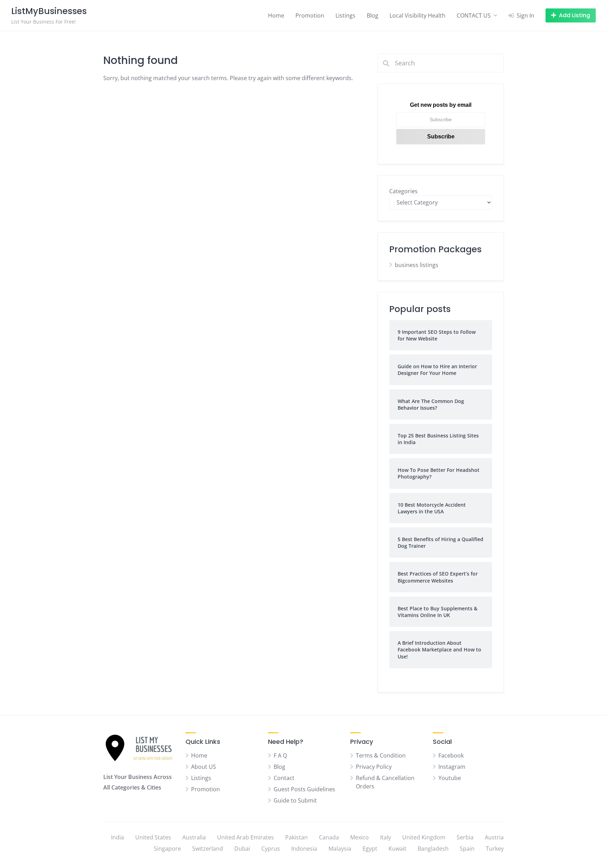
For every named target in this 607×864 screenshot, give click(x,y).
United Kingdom (423, 837)
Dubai (242, 848)
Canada (329, 837)
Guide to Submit (295, 800)
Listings (345, 15)
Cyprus (270, 848)
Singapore (167, 848)
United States (153, 837)
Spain (467, 848)
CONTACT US (474, 15)
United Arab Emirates (245, 837)
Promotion (309, 15)
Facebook (451, 755)
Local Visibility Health (417, 15)
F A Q (280, 755)
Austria (494, 837)
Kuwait (397, 848)
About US (203, 767)
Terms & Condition (381, 755)
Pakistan (296, 837)
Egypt (370, 848)
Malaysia (339, 848)
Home (276, 15)
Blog (372, 15)
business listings (416, 265)
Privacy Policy (374, 767)
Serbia (465, 837)
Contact (284, 778)
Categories (403, 191)
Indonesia (304, 848)
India (117, 837)
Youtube (449, 778)
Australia (194, 837)
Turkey (495, 848)
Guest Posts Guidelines (304, 789)
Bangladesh (433, 848)
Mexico (359, 837)
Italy (385, 837)
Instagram (451, 767)
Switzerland (207, 848)
